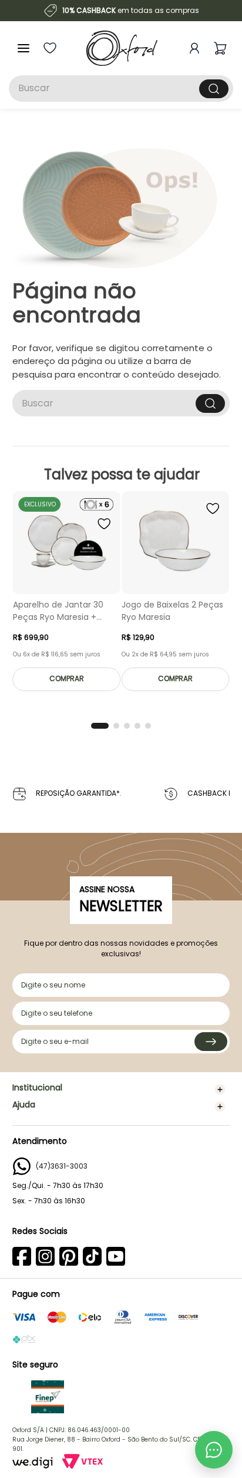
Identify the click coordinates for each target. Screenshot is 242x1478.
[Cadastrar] (210, 1041)
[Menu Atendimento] (214, 1450)
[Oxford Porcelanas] (121, 48)
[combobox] (121, 88)
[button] (100, 726)
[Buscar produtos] (213, 88)
